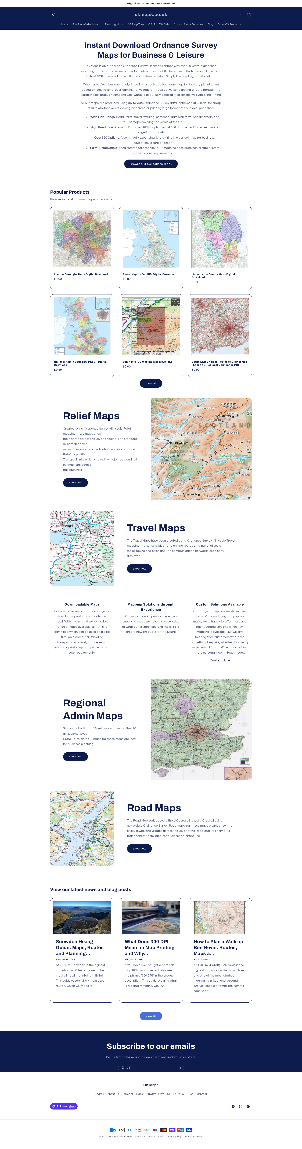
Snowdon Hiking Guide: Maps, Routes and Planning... (80, 947)
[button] (54, 15)
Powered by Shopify (134, 1136)
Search (99, 1094)
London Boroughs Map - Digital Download (81, 274)
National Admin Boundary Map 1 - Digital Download (80, 363)
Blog (190, 1094)
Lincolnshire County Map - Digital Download (213, 276)
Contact (202, 1094)
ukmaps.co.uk (116, 1136)
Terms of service (194, 1137)
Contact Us (218, 660)
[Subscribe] (180, 1068)
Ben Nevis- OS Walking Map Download (147, 361)
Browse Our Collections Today (151, 164)
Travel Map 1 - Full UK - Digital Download (149, 274)
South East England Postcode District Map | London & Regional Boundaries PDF (219, 363)
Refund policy (155, 1137)
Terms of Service (133, 1094)
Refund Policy (175, 1094)
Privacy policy (174, 1137)
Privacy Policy (155, 1094)
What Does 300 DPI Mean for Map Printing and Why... (149, 947)
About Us (113, 1094)
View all (151, 383)
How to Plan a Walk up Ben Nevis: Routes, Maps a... (218, 947)
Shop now (75, 482)
